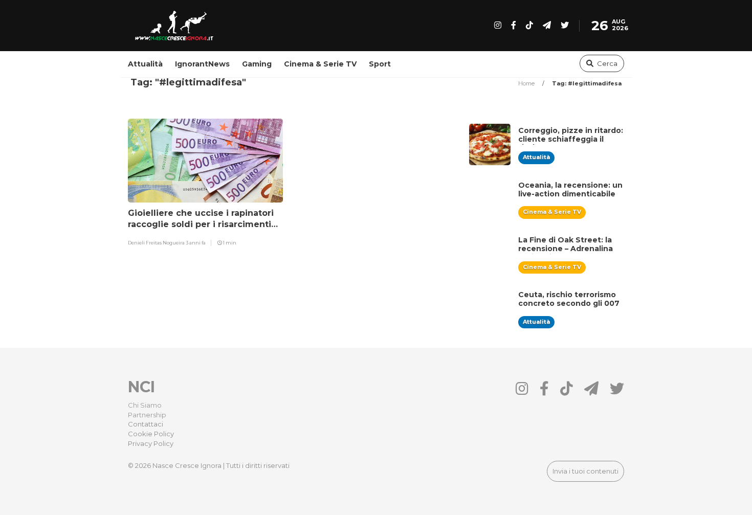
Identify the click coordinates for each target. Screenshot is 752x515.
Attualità (145, 64)
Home (527, 83)
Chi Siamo (145, 405)
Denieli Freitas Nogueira (157, 242)
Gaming (257, 64)
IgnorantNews (202, 64)
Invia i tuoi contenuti (585, 471)
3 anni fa (196, 242)
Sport (380, 64)
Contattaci (145, 424)
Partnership (147, 415)
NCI (141, 386)
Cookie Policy (151, 434)
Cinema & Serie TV (320, 64)
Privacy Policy (150, 443)
